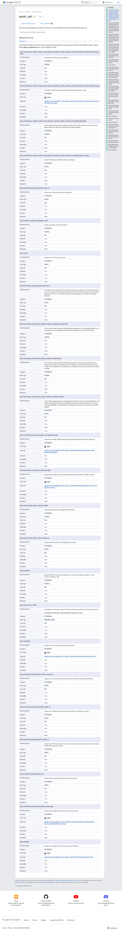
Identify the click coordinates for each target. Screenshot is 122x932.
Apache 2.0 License (20, 882)
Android (26, 920)
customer (22, 41)
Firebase (43, 920)
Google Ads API (36, 12)
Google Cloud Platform (57, 920)
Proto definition (45, 23)
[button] (72, 97)
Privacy (10, 928)
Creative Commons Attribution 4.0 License (66, 880)
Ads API (17, 2)
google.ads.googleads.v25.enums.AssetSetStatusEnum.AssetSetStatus (70, 656)
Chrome (34, 920)
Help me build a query (28, 23)
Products (27, 12)
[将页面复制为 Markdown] (40, 16)
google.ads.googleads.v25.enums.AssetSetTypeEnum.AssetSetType (68, 857)
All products (71, 920)
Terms (4, 928)
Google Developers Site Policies (46, 882)
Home (20, 12)
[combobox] (90, 2)
